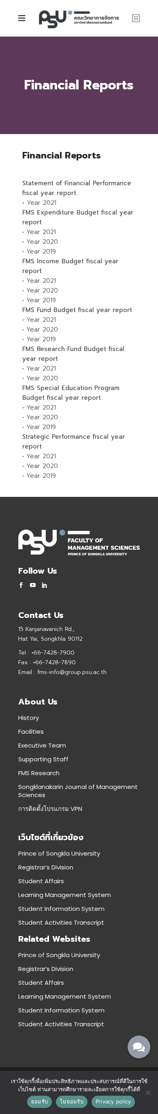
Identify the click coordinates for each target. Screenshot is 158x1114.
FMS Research (39, 773)
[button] (139, 1047)
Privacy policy (113, 1101)
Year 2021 (41, 202)
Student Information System (61, 908)
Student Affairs (41, 881)
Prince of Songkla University (59, 853)
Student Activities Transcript (61, 922)
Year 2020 (42, 241)
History (28, 717)
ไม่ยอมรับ (71, 1101)
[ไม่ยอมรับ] (148, 1092)
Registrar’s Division (45, 867)
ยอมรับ (39, 1101)
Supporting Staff (43, 759)
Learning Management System (64, 895)
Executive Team (42, 745)
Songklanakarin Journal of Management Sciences (78, 790)
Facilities (31, 731)
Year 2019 (41, 251)
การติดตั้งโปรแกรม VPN (50, 808)
